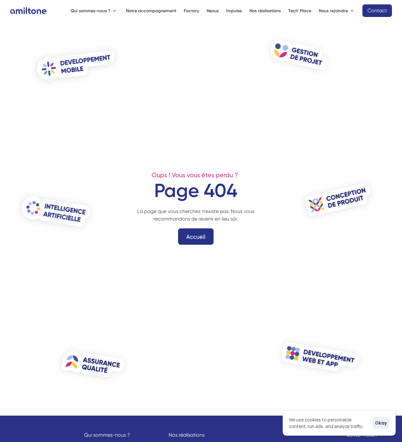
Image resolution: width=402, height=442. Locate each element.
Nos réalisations (265, 11)
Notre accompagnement (151, 11)
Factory (191, 11)
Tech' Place (299, 11)
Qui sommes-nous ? (107, 435)
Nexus (213, 11)
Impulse (234, 11)
